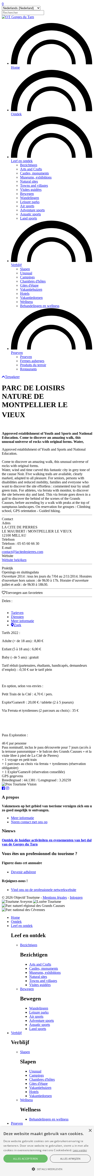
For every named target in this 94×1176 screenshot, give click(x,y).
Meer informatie (22, 621)
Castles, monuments (34, 173)
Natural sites (29, 181)
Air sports (27, 206)
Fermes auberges (32, 361)
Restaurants (28, 369)
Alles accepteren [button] (25, 1158)
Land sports (28, 218)
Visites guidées (31, 190)
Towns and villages (34, 185)
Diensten (17, 617)
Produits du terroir (33, 365)
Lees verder (80, 1150)
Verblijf (16, 265)
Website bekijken (14, 560)
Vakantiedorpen (31, 298)
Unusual (26, 273)
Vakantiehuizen (31, 289)
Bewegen (27, 194)
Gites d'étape (29, 285)
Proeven (17, 353)
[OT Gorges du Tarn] (18, 17)
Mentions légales (55, 897)
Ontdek (16, 114)
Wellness (26, 302)
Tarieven (17, 613)
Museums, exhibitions (36, 177)
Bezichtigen (28, 165)
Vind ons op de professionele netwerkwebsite (43, 890)
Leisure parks (29, 202)
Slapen (25, 269)
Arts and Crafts (31, 169)
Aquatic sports (30, 214)
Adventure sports (32, 210)
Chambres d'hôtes (33, 281)
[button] (47, 1169)
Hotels (24, 293)
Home (15, 67)
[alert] (47, 1151)
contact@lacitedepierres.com (22, 552)
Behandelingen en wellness (39, 306)
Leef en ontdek (22, 161)
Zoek (17, 625)
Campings (27, 277)
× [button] (90, 1130)
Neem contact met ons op (29, 822)
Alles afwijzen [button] (70, 1158)
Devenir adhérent (23, 872)
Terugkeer (12, 377)
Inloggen (76, 897)
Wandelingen (29, 198)
